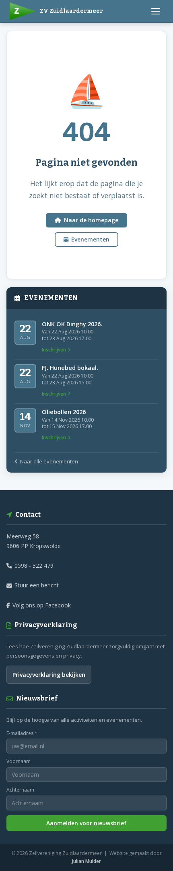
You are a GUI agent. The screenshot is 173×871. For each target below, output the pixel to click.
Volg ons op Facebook (41, 605)
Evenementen (90, 239)
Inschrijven (54, 349)
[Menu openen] (155, 11)
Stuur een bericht (36, 585)
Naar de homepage (91, 220)
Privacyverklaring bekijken (48, 674)
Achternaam (20, 789)
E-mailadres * (21, 733)
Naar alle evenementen (49, 461)
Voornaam (18, 761)
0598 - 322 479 (34, 565)
